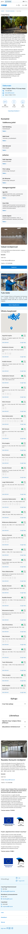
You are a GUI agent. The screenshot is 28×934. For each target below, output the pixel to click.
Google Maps (23, 342)
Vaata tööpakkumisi (14, 305)
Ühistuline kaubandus (10, 11)
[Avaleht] (4, 5)
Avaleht (2, 11)
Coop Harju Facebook (13, 111)
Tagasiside (21, 881)
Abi (3, 1)
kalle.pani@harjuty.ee (9, 779)
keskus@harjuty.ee (9, 93)
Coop (2, 912)
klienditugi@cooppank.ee (9, 891)
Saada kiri (14, 267)
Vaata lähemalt (5, 342)
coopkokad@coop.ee (8, 906)
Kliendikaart (4, 917)
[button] (18, 318)
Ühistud (3, 922)
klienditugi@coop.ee (7, 899)
